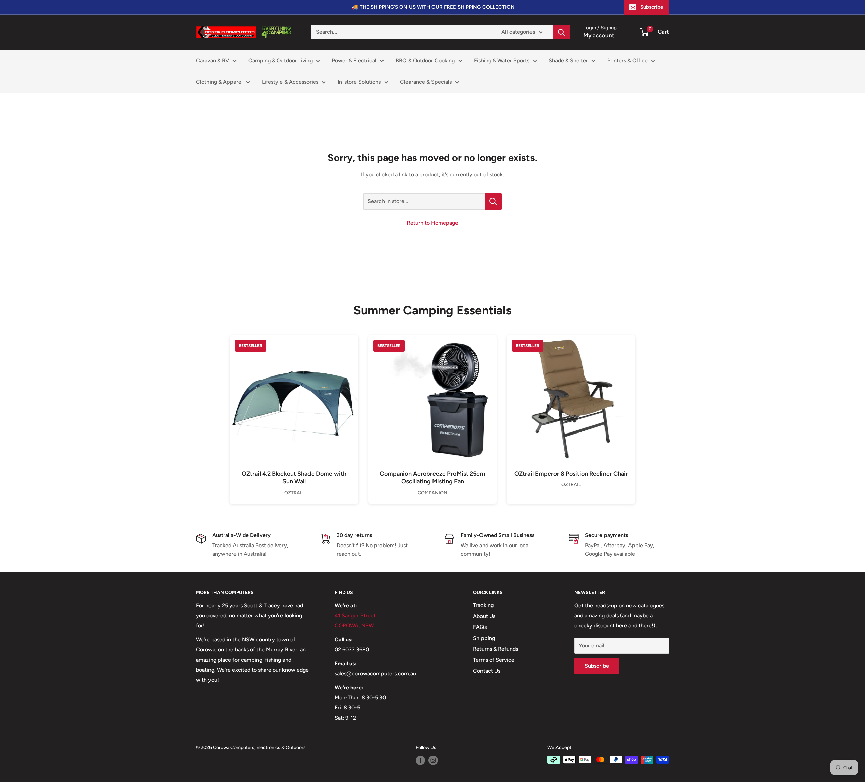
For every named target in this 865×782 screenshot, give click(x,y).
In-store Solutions (359, 82)
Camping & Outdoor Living (280, 60)
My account (598, 35)
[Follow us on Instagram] (433, 760)
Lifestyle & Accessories (290, 82)
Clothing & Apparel (219, 82)
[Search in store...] (493, 201)
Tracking (483, 605)
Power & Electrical (354, 60)
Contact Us (486, 671)
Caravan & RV (212, 60)
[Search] (561, 32)
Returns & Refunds (495, 649)
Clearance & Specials (426, 82)
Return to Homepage (432, 223)
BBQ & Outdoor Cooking (425, 60)
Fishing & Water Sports (501, 60)
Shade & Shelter (568, 60)
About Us (484, 616)
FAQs (480, 627)
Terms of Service (493, 660)
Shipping (484, 638)
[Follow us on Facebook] (420, 760)
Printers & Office (627, 60)
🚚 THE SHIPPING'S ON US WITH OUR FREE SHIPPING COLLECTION (433, 7)
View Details (294, 410)
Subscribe (651, 7)
